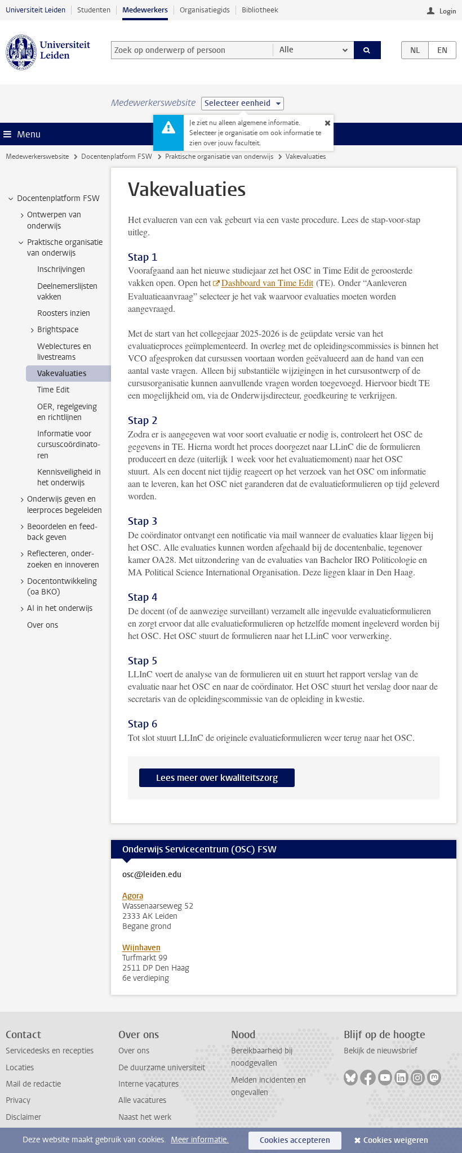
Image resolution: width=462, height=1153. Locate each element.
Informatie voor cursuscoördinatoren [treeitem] (68, 444)
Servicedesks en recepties (50, 1050)
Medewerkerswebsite (37, 156)
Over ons (133, 1050)
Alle (286, 49)
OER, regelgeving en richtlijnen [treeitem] (67, 412)
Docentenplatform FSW (116, 156)
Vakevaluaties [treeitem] (61, 373)
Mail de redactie (33, 1084)
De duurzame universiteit (161, 1067)
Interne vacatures (148, 1084)
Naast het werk (144, 1117)
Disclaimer (23, 1117)
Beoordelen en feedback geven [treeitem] (62, 532)
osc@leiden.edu (151, 875)
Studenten (93, 10)
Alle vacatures (142, 1100)
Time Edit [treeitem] (53, 390)
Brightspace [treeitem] (57, 329)
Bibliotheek (260, 10)
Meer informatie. (200, 1139)
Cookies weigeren (395, 1140)
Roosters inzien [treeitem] (63, 313)
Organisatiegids (205, 10)
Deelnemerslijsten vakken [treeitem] (67, 291)
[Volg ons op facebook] (368, 1077)
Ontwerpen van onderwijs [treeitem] (54, 220)
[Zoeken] (367, 50)
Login (447, 11)
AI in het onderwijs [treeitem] (59, 608)
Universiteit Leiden (35, 10)
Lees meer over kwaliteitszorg (217, 778)
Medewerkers (145, 10)
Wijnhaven (141, 947)
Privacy (18, 1100)
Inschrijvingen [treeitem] (61, 269)
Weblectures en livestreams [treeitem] (64, 352)
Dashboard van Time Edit (267, 282)
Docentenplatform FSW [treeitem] (58, 198)
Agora (132, 896)
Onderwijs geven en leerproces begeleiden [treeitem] (64, 504)
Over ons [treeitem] (42, 625)
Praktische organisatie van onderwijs (219, 156)
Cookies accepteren (295, 1140)
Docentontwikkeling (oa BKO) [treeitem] (62, 586)
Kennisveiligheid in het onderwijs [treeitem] (69, 477)
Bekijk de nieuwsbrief (380, 1050)
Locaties (20, 1067)
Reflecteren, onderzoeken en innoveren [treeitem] (63, 559)
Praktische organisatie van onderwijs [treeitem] (65, 247)
